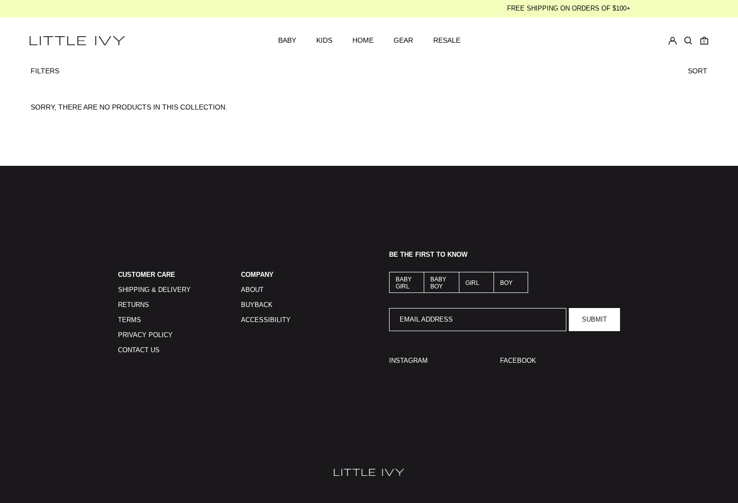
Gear (403, 40)
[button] (704, 41)
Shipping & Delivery (154, 289)
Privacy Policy (145, 335)
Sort (697, 71)
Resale (446, 40)
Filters (45, 71)
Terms (129, 320)
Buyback (257, 305)
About (252, 289)
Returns (133, 305)
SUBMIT (594, 319)
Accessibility (266, 320)
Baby (287, 40)
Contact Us (139, 350)
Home (363, 40)
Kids (324, 40)
